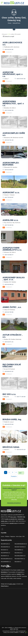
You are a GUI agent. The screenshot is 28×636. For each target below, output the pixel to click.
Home (9, 23)
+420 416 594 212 (8, 284)
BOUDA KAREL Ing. (12, 419)
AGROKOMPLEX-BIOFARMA (11, 164)
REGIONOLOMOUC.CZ (20, 555)
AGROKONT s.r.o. (11, 192)
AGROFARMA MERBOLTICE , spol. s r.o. (13, 103)
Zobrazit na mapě (9, 36)
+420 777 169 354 (20, 396)
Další (20, 472)
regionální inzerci (13, 523)
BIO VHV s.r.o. (9, 394)
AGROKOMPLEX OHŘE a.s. (14, 134)
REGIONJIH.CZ (4, 549)
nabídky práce (4, 521)
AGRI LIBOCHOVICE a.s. (12, 43)
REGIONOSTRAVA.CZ (20, 558)
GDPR (11, 629)
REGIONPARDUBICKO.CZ (21, 543)
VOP (14, 629)
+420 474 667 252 (20, 78)
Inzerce (2, 536)
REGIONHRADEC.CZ (6, 561)
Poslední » (14, 476)
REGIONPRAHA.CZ (5, 552)
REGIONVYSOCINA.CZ (20, 546)
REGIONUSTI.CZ (5, 555)
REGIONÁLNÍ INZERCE (14, 503)
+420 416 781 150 (8, 140)
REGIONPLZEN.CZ (5, 543)
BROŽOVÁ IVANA (11, 447)
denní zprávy (13, 516)
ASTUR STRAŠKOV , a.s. (12, 336)
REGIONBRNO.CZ (19, 549)
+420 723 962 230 (8, 110)
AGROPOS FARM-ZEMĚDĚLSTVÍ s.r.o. (12, 249)
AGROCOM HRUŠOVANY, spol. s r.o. (12, 74)
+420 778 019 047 (8, 197)
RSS (23, 536)
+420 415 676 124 (20, 449)
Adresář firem (16, 23)
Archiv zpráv (19, 536)
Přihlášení (7, 536)
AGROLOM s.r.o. (10, 220)
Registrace (12, 536)
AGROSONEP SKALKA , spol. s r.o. (14, 278)
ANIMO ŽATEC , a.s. (12, 307)
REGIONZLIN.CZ (18, 552)
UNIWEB (19, 574)
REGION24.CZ (18, 561)
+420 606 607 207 (8, 371)
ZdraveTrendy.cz (4, 586)
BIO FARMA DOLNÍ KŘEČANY (12, 365)
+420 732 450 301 (8, 225)
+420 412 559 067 (8, 169)
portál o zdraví (12, 584)
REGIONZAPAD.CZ (5, 546)
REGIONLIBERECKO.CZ (6, 558)
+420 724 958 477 (8, 254)
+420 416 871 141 (8, 341)
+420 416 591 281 (8, 49)
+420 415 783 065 (8, 312)
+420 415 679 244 (8, 424)
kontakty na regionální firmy (11, 519)
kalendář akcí (21, 519)
